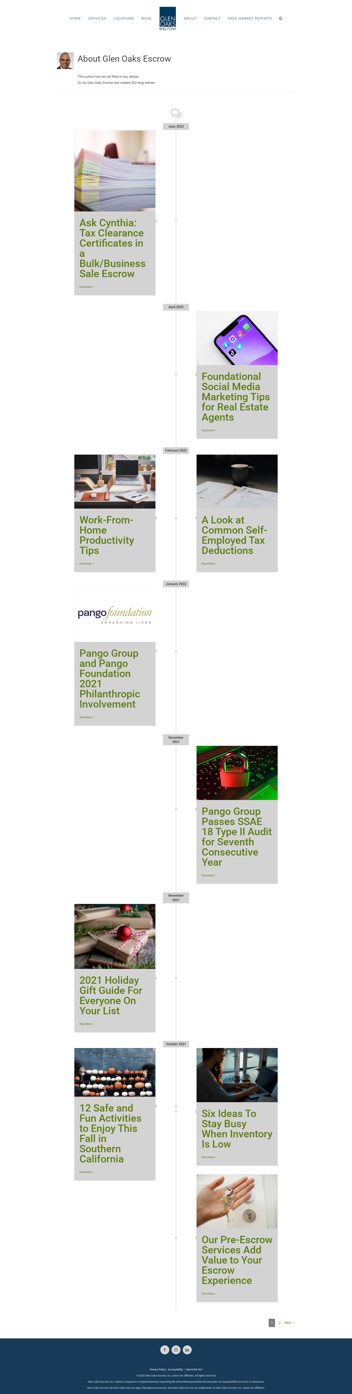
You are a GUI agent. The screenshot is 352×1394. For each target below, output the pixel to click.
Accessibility (175, 1369)
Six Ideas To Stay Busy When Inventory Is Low (237, 1129)
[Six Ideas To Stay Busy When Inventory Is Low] (237, 1075)
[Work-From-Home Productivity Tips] (114, 482)
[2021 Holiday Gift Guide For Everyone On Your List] (114, 936)
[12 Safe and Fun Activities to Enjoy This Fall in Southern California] (114, 1072)
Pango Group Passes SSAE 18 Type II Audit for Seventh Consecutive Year (237, 836)
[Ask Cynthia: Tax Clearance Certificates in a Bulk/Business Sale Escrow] (114, 170)
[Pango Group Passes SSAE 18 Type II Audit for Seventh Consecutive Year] (237, 773)
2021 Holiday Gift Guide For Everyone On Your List (110, 995)
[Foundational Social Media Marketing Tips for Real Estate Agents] (237, 338)
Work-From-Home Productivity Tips (106, 535)
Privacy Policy (158, 1369)
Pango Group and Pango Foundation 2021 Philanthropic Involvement (109, 678)
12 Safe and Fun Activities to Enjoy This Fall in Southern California (110, 1133)
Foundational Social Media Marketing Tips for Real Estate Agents (236, 397)
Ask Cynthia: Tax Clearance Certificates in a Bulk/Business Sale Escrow (112, 248)
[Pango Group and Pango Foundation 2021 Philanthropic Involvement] (114, 615)
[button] (270, 18)
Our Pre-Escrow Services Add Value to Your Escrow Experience (237, 1260)
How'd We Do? (194, 1369)
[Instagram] (176, 1349)
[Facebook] (164, 1349)
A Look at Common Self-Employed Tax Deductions (234, 535)
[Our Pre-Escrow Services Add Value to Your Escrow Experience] (237, 1201)
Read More (85, 286)
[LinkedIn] (187, 1349)
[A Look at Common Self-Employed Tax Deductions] (237, 482)
